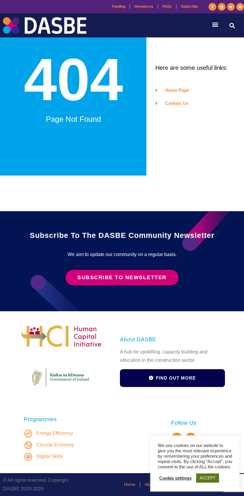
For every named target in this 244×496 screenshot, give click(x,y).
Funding (118, 6)
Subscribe (189, 6)
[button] (215, 24)
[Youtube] (240, 7)
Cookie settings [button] (175, 478)
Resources (143, 6)
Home (129, 484)
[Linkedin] (222, 7)
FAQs (167, 6)
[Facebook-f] (212, 7)
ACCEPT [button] (207, 478)
